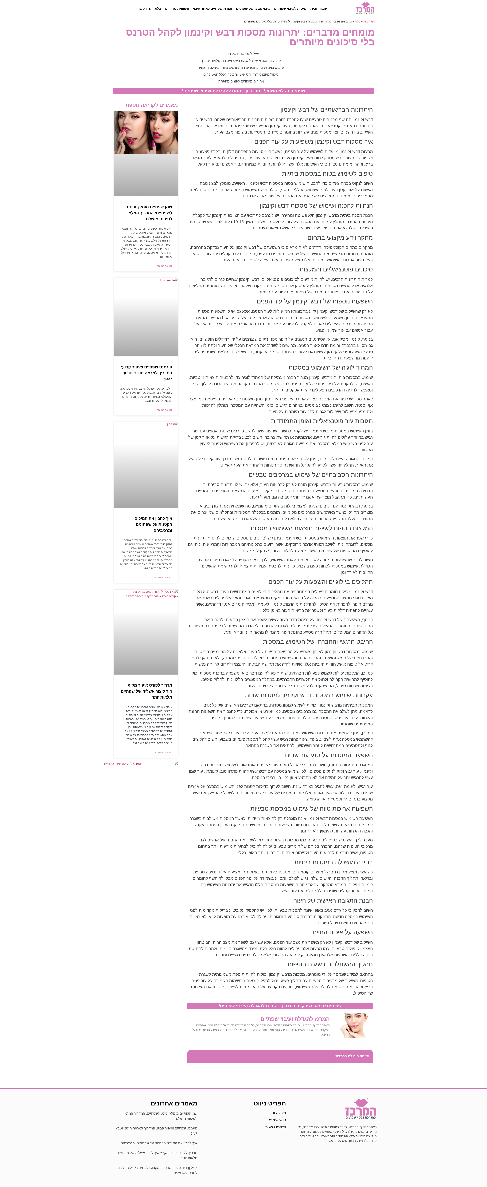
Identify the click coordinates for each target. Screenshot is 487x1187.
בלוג (157, 8)
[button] (192, 1056)
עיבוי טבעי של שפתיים (253, 8)
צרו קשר (144, 8)
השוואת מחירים (177, 8)
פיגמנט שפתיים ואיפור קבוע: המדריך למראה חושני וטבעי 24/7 (146, 373)
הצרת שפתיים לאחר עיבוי (212, 8)
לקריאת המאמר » (163, 266)
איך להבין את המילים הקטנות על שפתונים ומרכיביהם (153, 524)
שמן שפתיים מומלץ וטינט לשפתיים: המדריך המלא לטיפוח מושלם (149, 213)
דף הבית (369, 21)
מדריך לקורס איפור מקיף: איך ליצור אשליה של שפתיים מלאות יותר (146, 691)
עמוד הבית (318, 8)
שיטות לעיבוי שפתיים (290, 8)
